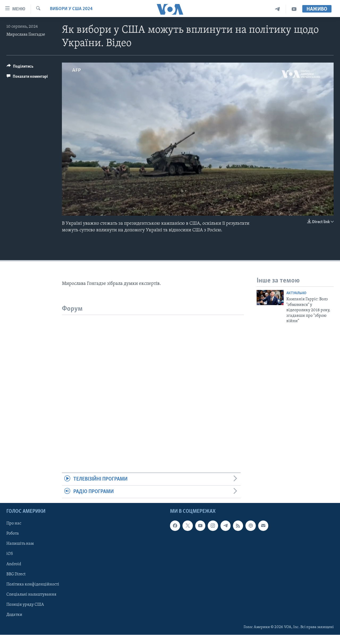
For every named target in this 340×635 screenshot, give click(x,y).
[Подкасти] (250, 526)
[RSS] (238, 526)
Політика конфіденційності (32, 584)
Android (13, 564)
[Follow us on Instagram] (213, 526)
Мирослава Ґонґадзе (25, 34)
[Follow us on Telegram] (225, 526)
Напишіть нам (20, 544)
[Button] (20, 68)
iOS (9, 554)
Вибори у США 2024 (71, 9)
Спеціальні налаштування (31, 594)
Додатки (14, 615)
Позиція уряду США (25, 605)
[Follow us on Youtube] (200, 526)
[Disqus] (153, 381)
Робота (12, 534)
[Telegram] (277, 9)
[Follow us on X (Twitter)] (187, 526)
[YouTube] (294, 9)
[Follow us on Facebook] (175, 526)
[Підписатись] (263, 526)
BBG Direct (16, 574)
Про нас (13, 524)
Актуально (296, 293)
